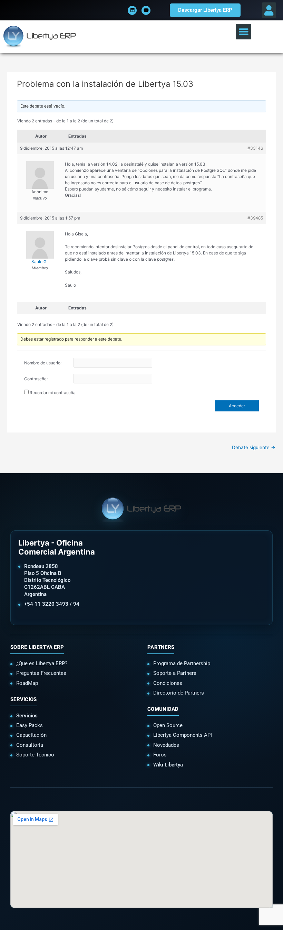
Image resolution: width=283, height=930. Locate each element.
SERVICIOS (23, 699)
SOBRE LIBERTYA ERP (37, 647)
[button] (269, 10)
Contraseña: (36, 378)
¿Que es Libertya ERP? (41, 663)
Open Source (168, 725)
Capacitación (31, 735)
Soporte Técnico (35, 755)
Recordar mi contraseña (53, 392)
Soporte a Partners (174, 673)
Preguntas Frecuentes (41, 673)
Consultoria (29, 745)
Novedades (166, 745)
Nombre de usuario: (42, 362)
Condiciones (167, 683)
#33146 (255, 148)
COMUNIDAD (163, 709)
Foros (160, 755)
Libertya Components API (182, 735)
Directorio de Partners (178, 693)
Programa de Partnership (181, 663)
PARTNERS (160, 647)
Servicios (27, 716)
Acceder (237, 405)
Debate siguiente (253, 447)
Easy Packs (29, 725)
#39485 (255, 218)
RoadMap (27, 683)
